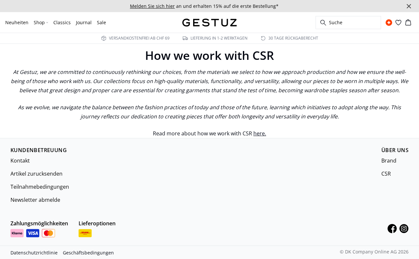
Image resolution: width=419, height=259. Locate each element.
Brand (388, 160)
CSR (386, 173)
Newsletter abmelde (35, 199)
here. (259, 133)
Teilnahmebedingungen (39, 186)
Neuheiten (16, 22)
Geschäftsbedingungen (88, 253)
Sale (101, 22)
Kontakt (20, 160)
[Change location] (389, 22)
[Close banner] (409, 6)
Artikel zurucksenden (36, 173)
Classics (62, 22)
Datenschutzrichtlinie (34, 253)
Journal (84, 22)
